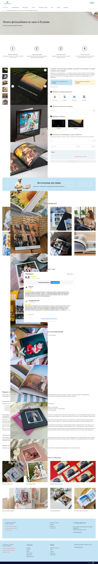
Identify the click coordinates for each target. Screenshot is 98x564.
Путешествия (30, 553)
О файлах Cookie (8, 530)
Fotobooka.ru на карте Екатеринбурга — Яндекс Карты (49, 321)
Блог (51, 549)
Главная (3, 10)
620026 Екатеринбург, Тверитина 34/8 (82, 544)
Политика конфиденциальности (11, 526)
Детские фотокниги (30, 483)
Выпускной (29, 554)
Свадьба (28, 547)
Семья (28, 551)
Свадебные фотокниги (7, 483)
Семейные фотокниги (55, 510)
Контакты (52, 526)
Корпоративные (30, 556)
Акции (51, 524)
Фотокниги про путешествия (81, 510)
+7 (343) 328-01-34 (79, 523)
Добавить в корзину (73, 161)
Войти (92, 2)
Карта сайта (53, 527)
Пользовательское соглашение (11, 528)
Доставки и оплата (54, 522)
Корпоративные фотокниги (56, 483)
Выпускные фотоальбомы (8, 510)
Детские (28, 549)
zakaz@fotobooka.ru (77, 532)
